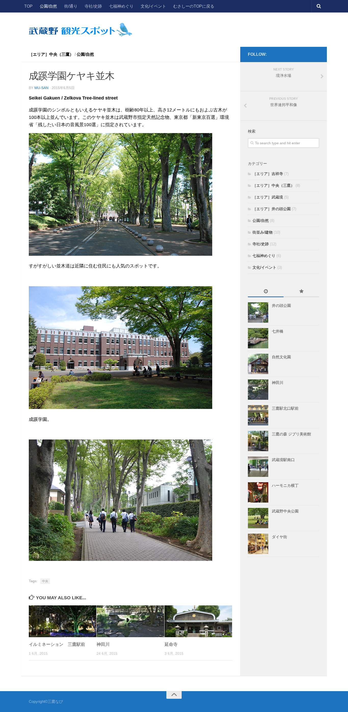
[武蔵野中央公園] (258, 518)
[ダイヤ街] (258, 544)
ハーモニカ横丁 (285, 485)
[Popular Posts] (301, 291)
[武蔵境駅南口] (258, 467)
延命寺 (171, 644)
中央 (45, 581)
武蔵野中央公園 (285, 511)
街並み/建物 (262, 232)
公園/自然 (48, 6)
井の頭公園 (281, 305)
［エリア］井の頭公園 (271, 209)
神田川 (103, 644)
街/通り (70, 6)
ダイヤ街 (279, 537)
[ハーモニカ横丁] (258, 492)
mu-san (41, 88)
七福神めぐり (121, 6)
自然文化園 (281, 357)
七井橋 (277, 331)
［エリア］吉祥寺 (267, 174)
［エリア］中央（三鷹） (51, 54)
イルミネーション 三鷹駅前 (57, 644)
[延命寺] (198, 621)
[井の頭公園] (258, 312)
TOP (28, 6)
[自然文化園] (258, 364)
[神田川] (130, 621)
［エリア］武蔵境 (267, 197)
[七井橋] (258, 338)
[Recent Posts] (266, 291)
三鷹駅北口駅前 (285, 408)
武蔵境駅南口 (283, 460)
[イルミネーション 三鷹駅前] (62, 621)
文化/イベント (153, 6)
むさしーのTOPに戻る (193, 6)
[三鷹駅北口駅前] (258, 415)
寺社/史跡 (93, 6)
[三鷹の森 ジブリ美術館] (258, 441)
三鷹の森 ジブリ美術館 (291, 434)
